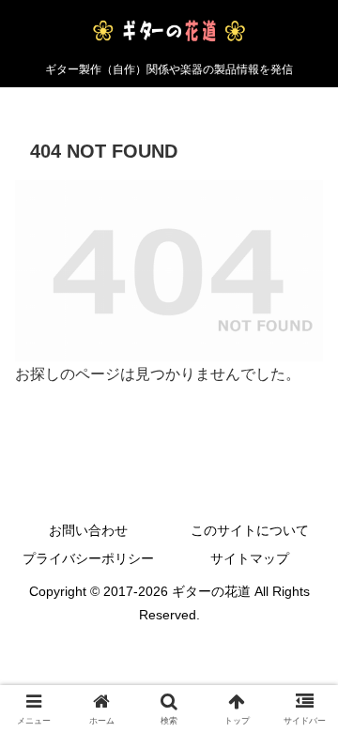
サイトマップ (249, 558)
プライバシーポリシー (88, 558)
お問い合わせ (88, 530)
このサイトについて (250, 530)
